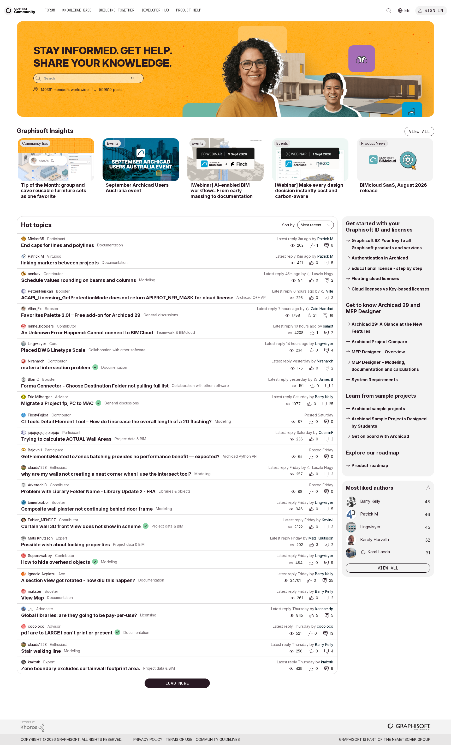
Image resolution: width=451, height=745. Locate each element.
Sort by (288, 225)
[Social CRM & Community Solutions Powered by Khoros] (32, 726)
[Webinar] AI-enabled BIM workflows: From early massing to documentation (222, 190)
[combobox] (88, 78)
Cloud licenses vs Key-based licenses (390, 289)
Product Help (188, 10)
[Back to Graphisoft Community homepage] (21, 10)
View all (419, 131)
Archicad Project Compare (379, 341)
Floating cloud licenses (375, 278)
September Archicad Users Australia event (137, 187)
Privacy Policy (147, 739)
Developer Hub (155, 10)
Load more (177, 683)
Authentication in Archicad (380, 258)
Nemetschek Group (411, 739)
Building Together (116, 10)
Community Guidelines (218, 739)
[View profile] (23, 239)
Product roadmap (370, 465)
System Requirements (375, 379)
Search (389, 10)
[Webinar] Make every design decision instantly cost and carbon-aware (309, 190)
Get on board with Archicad (380, 436)
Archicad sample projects (378, 408)
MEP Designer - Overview (378, 351)
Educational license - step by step (387, 268)
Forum (50, 10)
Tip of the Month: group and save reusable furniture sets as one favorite (53, 190)
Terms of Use (179, 739)
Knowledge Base (77, 10)
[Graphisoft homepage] (409, 727)
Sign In (434, 10)
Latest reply (287, 239)
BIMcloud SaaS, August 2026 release (393, 187)
